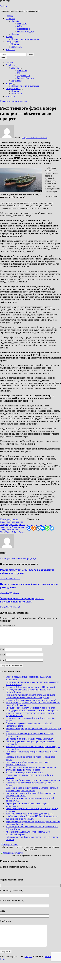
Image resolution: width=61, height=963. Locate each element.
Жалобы (15, 21)
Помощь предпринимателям (25, 39)
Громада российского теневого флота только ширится (32, 710)
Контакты (10, 49)
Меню (3, 58)
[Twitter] (52, 526)
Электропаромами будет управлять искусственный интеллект (22, 600)
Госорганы (22, 23)
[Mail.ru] (38, 526)
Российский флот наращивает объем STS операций (30, 687)
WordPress (50, 956)
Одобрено (10, 18)
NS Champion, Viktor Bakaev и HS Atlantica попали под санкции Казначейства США (32, 817)
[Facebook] (29, 526)
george (24, 137)
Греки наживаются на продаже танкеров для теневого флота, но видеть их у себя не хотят (32, 768)
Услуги (9, 36)
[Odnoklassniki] (33, 526)
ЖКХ (19, 26)
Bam (2, 959)
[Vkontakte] (42, 526)
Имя (2, 649)
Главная (9, 16)
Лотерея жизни (13, 41)
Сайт (2, 660)
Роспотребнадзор (25, 31)
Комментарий (7, 625)
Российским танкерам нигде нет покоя (24, 772)
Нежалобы (16, 34)
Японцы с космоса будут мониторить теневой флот (30, 708)
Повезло (15, 44)
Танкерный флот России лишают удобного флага (29, 813)
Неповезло (16, 47)
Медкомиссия (23, 29)
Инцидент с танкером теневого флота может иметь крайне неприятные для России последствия (30, 696)
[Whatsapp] (47, 526)
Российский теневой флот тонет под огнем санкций (31, 700)
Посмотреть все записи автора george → (19, 558)
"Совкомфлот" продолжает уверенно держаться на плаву (33, 780)
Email (2, 654)
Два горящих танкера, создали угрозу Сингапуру (29, 739)
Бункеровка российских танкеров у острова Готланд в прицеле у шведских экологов (32, 789)
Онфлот (4, 6)
